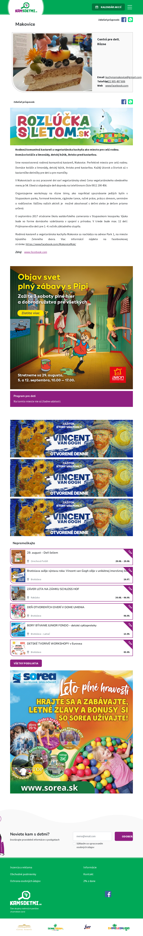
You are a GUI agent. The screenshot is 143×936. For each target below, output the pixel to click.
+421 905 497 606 (115, 81)
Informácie (90, 867)
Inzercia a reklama (21, 867)
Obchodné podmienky (23, 874)
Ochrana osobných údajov (25, 881)
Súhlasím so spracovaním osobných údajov (90, 845)
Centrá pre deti (108, 39)
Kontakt (88, 874)
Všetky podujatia (26, 663)
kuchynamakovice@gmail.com (123, 77)
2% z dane (89, 881)
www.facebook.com (116, 85)
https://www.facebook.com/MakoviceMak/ (51, 244)
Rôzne (101, 44)
